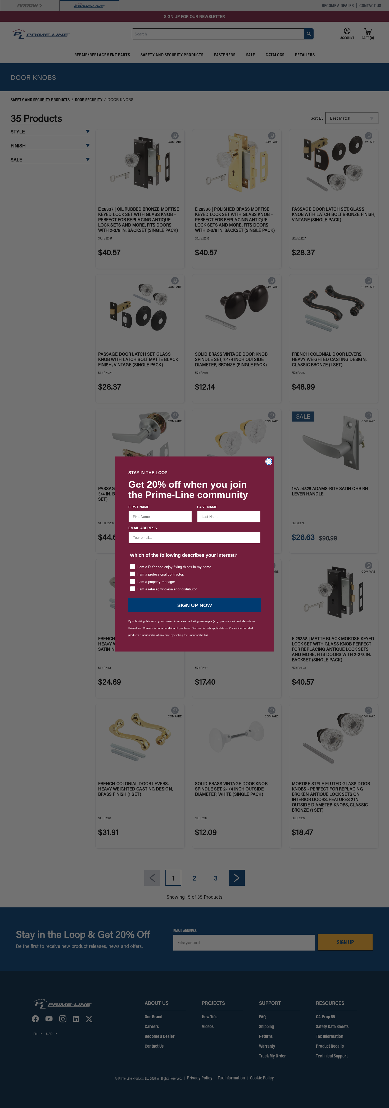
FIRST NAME (139, 507)
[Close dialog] (269, 461)
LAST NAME (207, 507)
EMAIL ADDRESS (142, 528)
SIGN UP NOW (194, 605)
